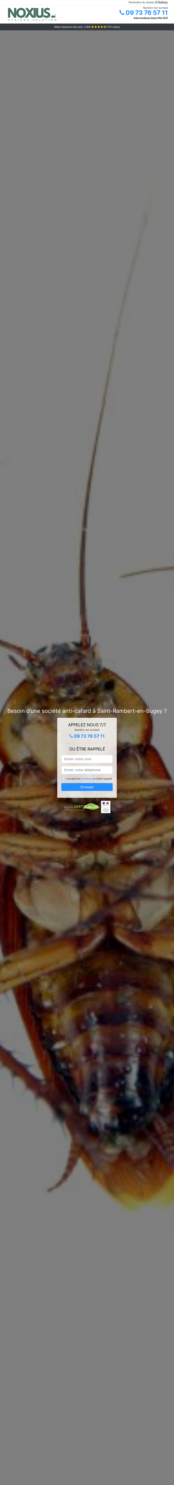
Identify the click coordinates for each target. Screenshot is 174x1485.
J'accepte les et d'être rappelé (89, 778)
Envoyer (87, 787)
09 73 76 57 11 (146, 12)
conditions (87, 778)
